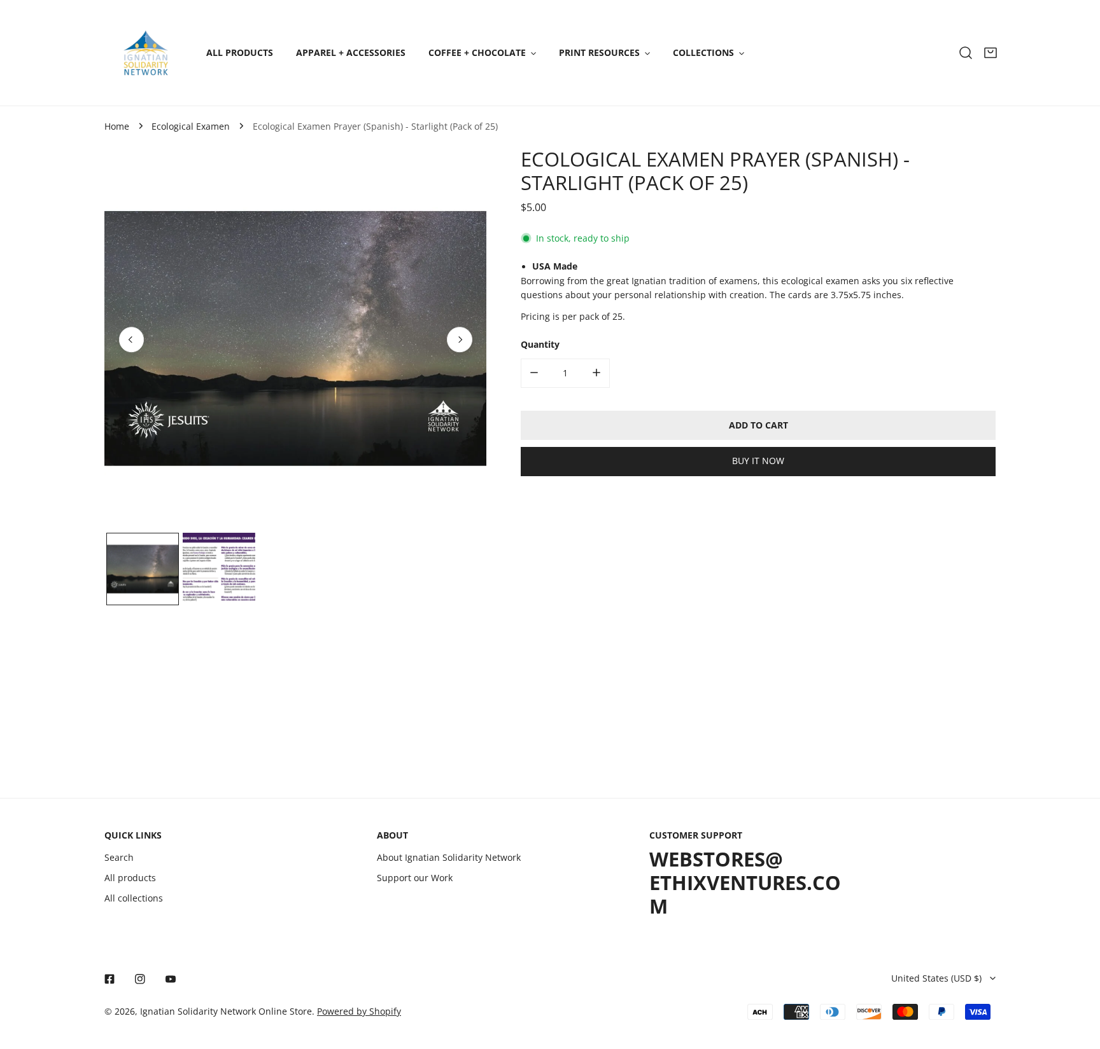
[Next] (459, 340)
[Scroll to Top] (1078, 982)
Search (119, 857)
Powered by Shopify (359, 1011)
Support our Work (415, 878)
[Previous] (132, 340)
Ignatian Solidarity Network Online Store (226, 1011)
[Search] (965, 52)
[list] (295, 338)
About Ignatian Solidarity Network (449, 857)
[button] (990, 52)
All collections (133, 898)
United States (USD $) (936, 978)
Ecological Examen (191, 126)
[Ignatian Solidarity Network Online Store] (145, 52)
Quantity (540, 344)
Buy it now (758, 461)
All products (130, 878)
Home (116, 126)
